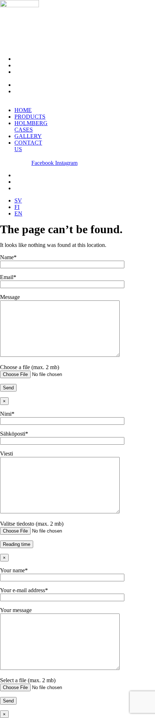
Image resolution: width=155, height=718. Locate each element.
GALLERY (28, 85)
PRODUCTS (29, 65)
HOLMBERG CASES (31, 75)
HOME (23, 59)
